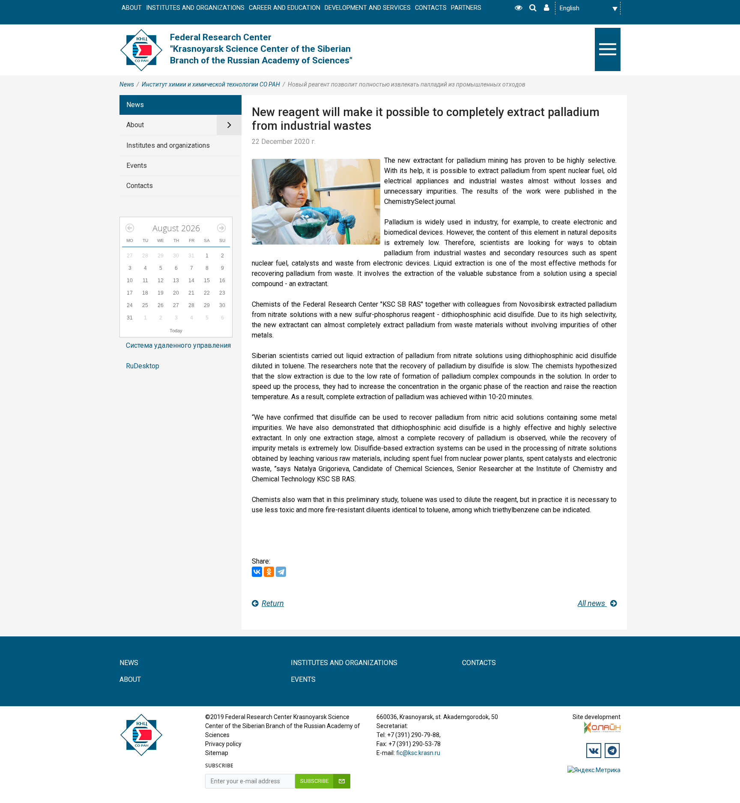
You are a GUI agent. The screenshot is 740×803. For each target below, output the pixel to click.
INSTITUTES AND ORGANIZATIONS (195, 8)
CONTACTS (431, 8)
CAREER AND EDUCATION (284, 8)
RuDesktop (142, 366)
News (126, 84)
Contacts (139, 186)
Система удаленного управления (178, 345)
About (135, 125)
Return (273, 603)
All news (592, 603)
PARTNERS (466, 8)
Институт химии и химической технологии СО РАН (211, 84)
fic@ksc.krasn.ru (418, 752)
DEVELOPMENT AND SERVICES (368, 8)
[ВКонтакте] (257, 572)
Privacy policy (223, 743)
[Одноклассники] (269, 572)
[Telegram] (281, 572)
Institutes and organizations (168, 145)
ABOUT (132, 8)
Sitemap (216, 752)
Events (136, 165)
